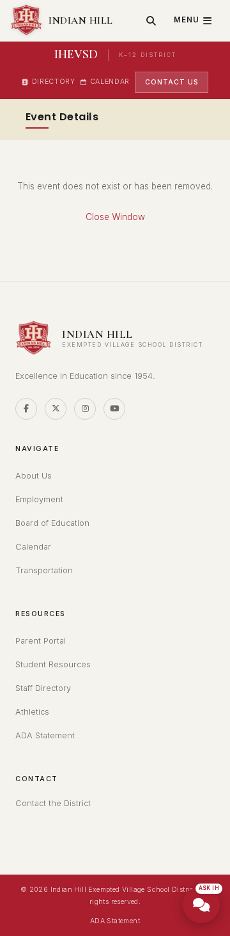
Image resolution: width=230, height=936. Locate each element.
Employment (39, 499)
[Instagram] (85, 409)
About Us (33, 475)
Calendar (110, 81)
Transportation (44, 570)
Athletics (32, 712)
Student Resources (53, 664)
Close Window (115, 217)
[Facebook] (26, 409)
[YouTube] (114, 409)
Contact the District (53, 803)
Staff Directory (43, 688)
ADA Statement (45, 735)
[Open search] (151, 21)
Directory (53, 81)
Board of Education (52, 523)
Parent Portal (40, 641)
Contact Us (171, 82)
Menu (186, 19)
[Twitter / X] (55, 409)
